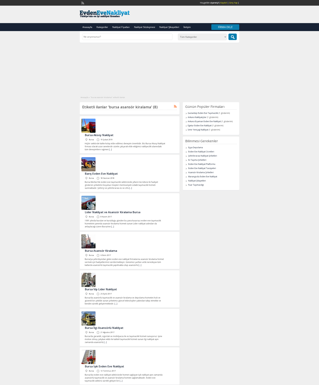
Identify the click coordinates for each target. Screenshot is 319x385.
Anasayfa (87, 27)
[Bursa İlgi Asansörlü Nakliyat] (88, 324)
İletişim (187, 27)
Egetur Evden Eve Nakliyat (200, 125)
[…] (110, 149)
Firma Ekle (225, 27)
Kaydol (223, 2)
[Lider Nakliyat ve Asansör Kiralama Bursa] (88, 209)
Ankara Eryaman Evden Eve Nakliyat (204, 121)
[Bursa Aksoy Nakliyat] (88, 132)
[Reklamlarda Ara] (232, 37)
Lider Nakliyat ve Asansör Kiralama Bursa (112, 212)
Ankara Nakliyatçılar (197, 117)
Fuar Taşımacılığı (196, 184)
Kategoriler (102, 27)
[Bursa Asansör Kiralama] (88, 247)
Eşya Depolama (195, 147)
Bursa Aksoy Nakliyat (99, 135)
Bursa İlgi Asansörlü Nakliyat (104, 328)
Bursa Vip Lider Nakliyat (101, 289)
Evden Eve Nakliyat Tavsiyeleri (202, 168)
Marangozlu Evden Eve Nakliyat (202, 176)
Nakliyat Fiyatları (121, 27)
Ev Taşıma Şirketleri (197, 160)
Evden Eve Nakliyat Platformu (201, 164)
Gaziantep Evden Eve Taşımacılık (203, 113)
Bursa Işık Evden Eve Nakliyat (104, 366)
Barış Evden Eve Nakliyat (101, 173)
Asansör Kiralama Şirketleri (201, 172)
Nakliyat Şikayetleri (169, 27)
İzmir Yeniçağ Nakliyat (198, 129)
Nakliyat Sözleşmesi (144, 27)
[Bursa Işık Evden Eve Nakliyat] (88, 363)
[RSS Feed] (82, 2)
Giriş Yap (233, 2)
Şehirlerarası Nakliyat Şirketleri (202, 155)
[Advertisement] (159, 67)
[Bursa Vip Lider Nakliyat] (88, 286)
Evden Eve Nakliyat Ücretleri (201, 151)
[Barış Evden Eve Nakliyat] (88, 170)
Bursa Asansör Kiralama (101, 251)
